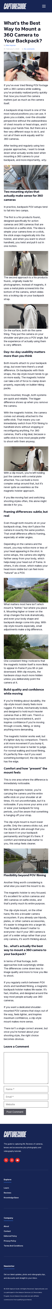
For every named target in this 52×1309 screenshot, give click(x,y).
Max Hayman (11, 45)
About (6, 1226)
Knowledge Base (11, 1198)
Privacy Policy (10, 1241)
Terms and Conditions (13, 1246)
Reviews (7, 1193)
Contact (7, 1231)
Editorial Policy (10, 1236)
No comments (29, 49)
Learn (6, 1188)
